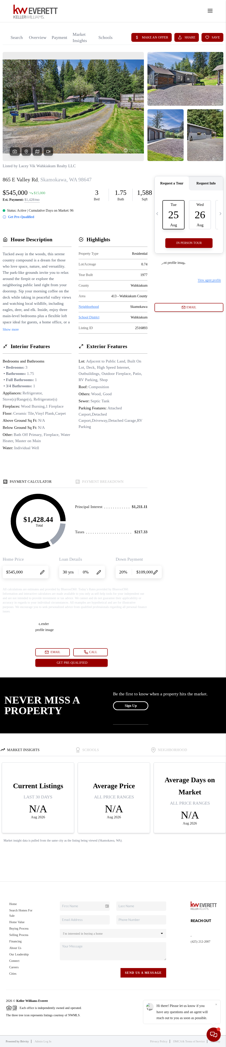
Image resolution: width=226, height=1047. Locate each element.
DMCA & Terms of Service (189, 1041)
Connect (14, 961)
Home (13, 904)
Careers (14, 967)
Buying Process (18, 928)
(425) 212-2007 (200, 941)
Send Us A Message (143, 972)
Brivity (24, 1041)
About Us (15, 948)
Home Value (16, 922)
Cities (12, 973)
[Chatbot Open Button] (214, 1035)
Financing (15, 941)
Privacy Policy (159, 1041)
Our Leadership (19, 954)
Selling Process (18, 935)
